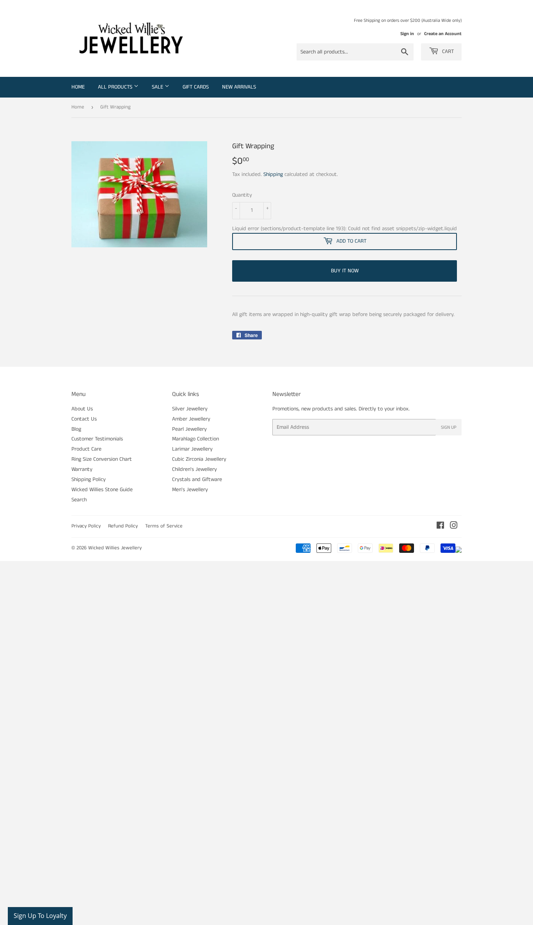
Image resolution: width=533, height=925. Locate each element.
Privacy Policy (86, 526)
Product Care (86, 449)
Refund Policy (123, 526)
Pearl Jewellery (189, 429)
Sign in (407, 33)
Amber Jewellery (191, 419)
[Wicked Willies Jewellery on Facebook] (440, 527)
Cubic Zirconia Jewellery (199, 459)
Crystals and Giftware (197, 479)
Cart (447, 51)
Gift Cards (196, 87)
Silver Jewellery (190, 409)
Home (78, 87)
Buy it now (345, 271)
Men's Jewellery (190, 490)
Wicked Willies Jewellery (115, 548)
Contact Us (84, 419)
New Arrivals (239, 87)
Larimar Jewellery (192, 449)
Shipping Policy (88, 479)
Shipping (273, 174)
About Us (82, 409)
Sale (158, 87)
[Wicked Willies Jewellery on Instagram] (454, 527)
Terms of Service (164, 526)
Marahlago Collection (195, 439)
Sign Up (449, 427)
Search (79, 500)
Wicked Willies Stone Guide (102, 490)
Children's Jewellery (194, 469)
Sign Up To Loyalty (40, 915)
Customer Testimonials (97, 439)
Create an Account (443, 33)
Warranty (81, 469)
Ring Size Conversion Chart (101, 459)
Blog (76, 429)
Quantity (242, 195)
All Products (116, 87)
